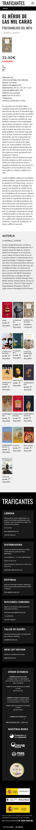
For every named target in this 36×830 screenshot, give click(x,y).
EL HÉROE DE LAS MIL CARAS (28, 321)
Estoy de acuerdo (8, 827)
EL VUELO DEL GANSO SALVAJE (28, 352)
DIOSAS (4, 320)
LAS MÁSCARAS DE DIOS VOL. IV (7, 446)
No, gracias (19, 827)
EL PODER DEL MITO (16, 352)
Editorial (10, 580)
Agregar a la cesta (9, 323)
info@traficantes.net (18, 719)
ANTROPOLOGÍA (14, 93)
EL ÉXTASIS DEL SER (17, 321)
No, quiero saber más (25, 820)
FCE (11, 77)
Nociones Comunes (17, 602)
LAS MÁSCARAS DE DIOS (29, 383)
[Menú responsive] (33, 3)
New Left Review (14, 650)
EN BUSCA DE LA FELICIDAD (6, 383)
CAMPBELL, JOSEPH (10, 33)
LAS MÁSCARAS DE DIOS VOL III (29, 415)
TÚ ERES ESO (5, 477)
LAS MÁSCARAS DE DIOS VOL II (18, 415)
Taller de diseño (14, 629)
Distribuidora (13, 545)
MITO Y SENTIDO (28, 445)
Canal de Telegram (10, 535)
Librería (9, 513)
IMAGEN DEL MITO (18, 380)
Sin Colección (23, 80)
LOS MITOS (16, 445)
